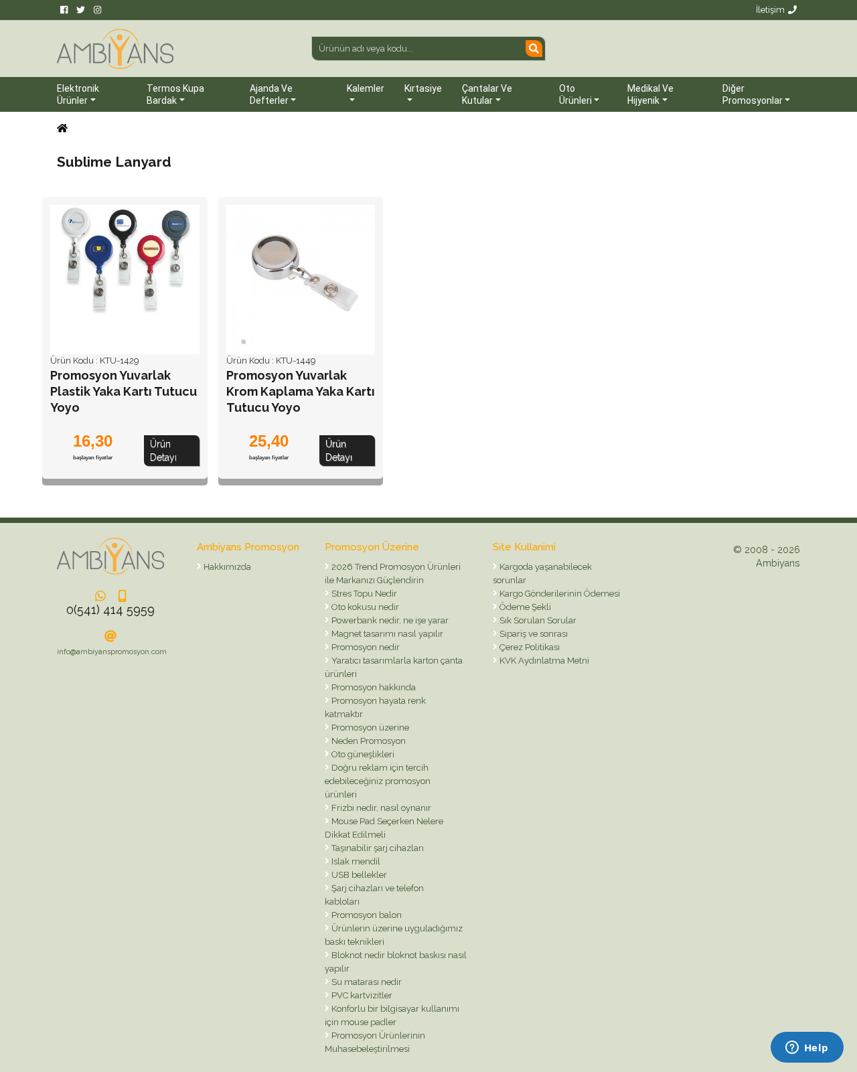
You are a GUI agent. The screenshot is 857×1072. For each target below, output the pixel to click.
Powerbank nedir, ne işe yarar (389, 620)
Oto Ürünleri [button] (575, 94)
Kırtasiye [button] (423, 88)
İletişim (770, 10)
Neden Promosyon (367, 741)
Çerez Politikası (528, 647)
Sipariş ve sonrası (532, 634)
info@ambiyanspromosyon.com (112, 651)
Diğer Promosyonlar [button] (752, 94)
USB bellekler (358, 875)
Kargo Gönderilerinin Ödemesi (558, 594)
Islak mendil (354, 861)
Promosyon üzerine (369, 727)
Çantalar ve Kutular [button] (487, 94)
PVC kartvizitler (360, 995)
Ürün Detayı (163, 451)
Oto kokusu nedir (364, 607)
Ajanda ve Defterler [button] (271, 94)
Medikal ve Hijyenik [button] (650, 94)
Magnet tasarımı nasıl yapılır (386, 634)
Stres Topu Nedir (363, 594)
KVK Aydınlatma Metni (543, 661)
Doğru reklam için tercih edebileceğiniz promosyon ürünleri (378, 781)
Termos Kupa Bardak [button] (175, 94)
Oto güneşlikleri (361, 754)
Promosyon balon (365, 915)
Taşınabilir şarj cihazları (376, 848)
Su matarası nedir (365, 982)
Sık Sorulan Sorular (536, 620)
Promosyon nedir (364, 647)
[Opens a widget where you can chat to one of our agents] (807, 1048)
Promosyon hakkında (372, 687)
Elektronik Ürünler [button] (78, 94)
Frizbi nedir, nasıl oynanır (380, 808)
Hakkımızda (226, 567)
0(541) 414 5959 (110, 610)
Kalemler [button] (365, 88)
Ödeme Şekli (524, 607)
